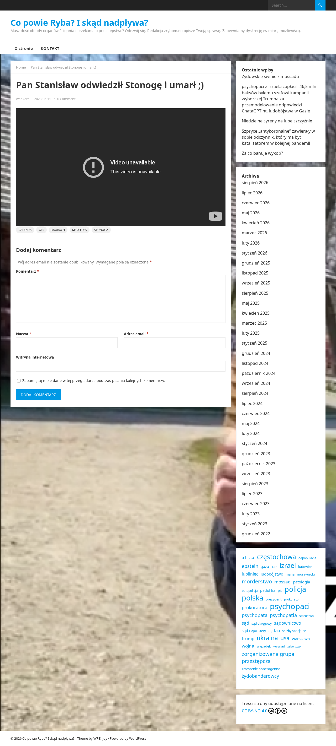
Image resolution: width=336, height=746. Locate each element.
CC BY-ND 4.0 (254, 711)
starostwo (306, 616)
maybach (58, 230)
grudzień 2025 (256, 263)
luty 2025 (251, 333)
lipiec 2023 (252, 493)
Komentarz (27, 271)
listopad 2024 (255, 363)
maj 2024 (251, 423)
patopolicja (250, 590)
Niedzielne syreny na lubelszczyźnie (277, 121)
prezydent (274, 599)
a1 (244, 558)
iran (274, 566)
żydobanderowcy (260, 676)
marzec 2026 (254, 233)
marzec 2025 (254, 323)
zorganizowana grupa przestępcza (268, 657)
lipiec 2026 (252, 193)
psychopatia (283, 615)
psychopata (254, 615)
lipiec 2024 (252, 403)
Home (21, 67)
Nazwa (23, 333)
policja (295, 589)
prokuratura (254, 607)
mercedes (79, 230)
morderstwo (257, 581)
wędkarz (22, 98)
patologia (301, 581)
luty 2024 (251, 433)
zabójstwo (294, 646)
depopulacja (307, 558)
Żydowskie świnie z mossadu (270, 76)
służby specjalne (294, 631)
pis (280, 590)
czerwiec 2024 (256, 413)
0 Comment (66, 98)
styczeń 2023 (254, 524)
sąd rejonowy (254, 630)
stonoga (101, 230)
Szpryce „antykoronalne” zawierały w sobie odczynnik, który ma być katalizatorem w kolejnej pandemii (278, 137)
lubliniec (250, 574)
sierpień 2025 (255, 293)
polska (252, 597)
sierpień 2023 (255, 483)
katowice (305, 566)
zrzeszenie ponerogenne (261, 668)
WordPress (137, 738)
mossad (282, 582)
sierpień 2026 (255, 182)
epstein (250, 566)
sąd (245, 623)
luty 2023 (251, 514)
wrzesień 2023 (256, 473)
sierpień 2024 (255, 393)
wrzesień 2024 (256, 383)
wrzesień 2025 (256, 283)
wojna (248, 646)
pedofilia (267, 590)
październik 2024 (258, 373)
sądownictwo (287, 623)
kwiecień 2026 (256, 223)
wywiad (279, 646)
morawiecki (306, 574)
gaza (265, 566)
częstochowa (276, 556)
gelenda (25, 230)
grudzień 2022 (256, 534)
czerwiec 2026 (256, 203)
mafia (290, 574)
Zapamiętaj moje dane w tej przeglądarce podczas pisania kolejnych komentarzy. (93, 380)
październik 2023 (258, 464)
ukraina (267, 637)
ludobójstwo (272, 574)
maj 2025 (251, 303)
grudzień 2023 (256, 454)
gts (41, 230)
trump (248, 638)
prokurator (292, 599)
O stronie (23, 48)
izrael (288, 565)
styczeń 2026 (254, 253)
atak (252, 558)
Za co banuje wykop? (262, 153)
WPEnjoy (100, 738)
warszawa (301, 638)
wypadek (264, 646)
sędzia (274, 630)
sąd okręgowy (261, 623)
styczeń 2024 (254, 443)
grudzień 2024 (256, 353)
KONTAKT (50, 48)
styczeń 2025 (254, 343)
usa (285, 637)
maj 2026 (251, 213)
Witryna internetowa (35, 357)
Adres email (136, 333)
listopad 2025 (255, 273)
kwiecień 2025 (256, 313)
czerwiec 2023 (256, 503)
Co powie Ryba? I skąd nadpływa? (79, 22)
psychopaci (290, 606)
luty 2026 (251, 243)
